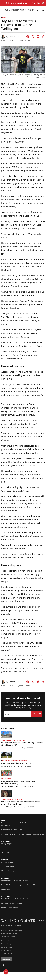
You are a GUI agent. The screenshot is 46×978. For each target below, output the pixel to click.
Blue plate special (8, 848)
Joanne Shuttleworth (13, 748)
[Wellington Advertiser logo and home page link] (19, 10)
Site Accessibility (7, 953)
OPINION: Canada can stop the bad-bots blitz (18, 885)
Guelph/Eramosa (7, 799)
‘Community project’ (9, 871)
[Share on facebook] (28, 36)
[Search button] (38, 10)
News (4, 17)
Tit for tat (5, 852)
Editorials (5, 841)
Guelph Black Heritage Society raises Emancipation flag (22, 834)
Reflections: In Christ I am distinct (14, 881)
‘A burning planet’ (8, 866)
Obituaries (5, 896)
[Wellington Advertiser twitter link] (3, 965)
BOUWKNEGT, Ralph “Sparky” (12, 903)
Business (18, 740)
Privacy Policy (6, 944)
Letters (4, 860)
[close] (43, 3)
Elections (19, 760)
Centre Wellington (8, 740)
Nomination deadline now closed (13, 830)
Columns (4, 878)
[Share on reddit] (38, 36)
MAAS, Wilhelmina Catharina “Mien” (14, 899)
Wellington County (9, 760)
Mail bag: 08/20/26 (8, 862)
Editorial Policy (6, 947)
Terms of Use (6, 941)
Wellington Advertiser (11, 766)
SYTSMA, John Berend (9, 908)
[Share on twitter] (32, 36)
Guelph (4, 778)
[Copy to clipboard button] (43, 36)
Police (16, 799)
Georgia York (14, 37)
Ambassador (6, 889)
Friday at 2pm (6, 844)
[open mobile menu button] (2, 10)
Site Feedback (6, 950)
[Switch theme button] (43, 10)
